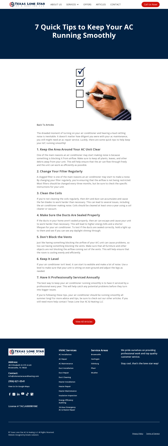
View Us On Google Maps (19, 386)
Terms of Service (153, 433)
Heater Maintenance (67, 391)
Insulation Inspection (68, 395)
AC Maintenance (66, 363)
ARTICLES (101, 4)
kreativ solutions (32, 435)
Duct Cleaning (65, 377)
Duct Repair (64, 373)
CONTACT (115, 4)
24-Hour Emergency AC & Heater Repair (67, 408)
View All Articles (84, 321)
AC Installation (65, 354)
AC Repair (63, 359)
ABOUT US (56, 4)
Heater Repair (65, 386)
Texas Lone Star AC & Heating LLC (85, 301)
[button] (72, 4)
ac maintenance (118, 136)
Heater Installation (67, 382)
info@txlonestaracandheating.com (23, 376)
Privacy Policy (137, 433)
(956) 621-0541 (16, 381)
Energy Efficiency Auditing (66, 401)
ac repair (66, 139)
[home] (27, 4)
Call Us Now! (150, 4)
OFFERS (87, 4)
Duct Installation (66, 368)
